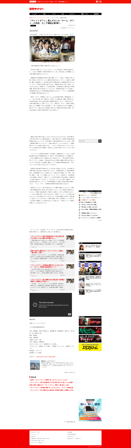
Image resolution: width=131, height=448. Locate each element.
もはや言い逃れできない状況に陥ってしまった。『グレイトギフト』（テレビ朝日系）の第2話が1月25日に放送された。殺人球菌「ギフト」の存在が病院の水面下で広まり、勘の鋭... (47, 271)
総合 (96, 192)
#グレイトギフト (34, 30)
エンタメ (34, 14)
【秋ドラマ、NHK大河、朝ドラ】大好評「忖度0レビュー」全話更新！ (93, 246)
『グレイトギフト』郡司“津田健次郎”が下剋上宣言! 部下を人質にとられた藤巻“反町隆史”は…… (47, 237)
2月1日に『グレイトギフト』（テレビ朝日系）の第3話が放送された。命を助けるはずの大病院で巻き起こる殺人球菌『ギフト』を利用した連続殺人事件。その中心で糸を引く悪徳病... (47, 256)
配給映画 (96, 14)
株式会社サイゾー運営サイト (75, 438)
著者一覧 (33, 436)
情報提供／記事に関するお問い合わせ (40, 438)
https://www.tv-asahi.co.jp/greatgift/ (46, 356)
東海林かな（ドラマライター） (68, 27)
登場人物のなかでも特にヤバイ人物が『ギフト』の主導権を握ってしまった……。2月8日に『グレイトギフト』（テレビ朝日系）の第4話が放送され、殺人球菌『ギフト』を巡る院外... (47, 242)
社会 (63, 14)
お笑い (44, 14)
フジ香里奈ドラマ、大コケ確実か (88, 200)
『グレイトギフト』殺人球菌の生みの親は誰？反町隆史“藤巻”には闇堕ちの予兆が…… (47, 280)
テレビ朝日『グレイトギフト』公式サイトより (52, 62)
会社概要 (70, 432)
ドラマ (84, 192)
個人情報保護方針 (72, 434)
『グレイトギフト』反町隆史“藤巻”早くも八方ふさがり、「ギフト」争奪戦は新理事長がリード (46, 266)
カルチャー (72, 14)
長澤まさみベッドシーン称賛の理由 (89, 195)
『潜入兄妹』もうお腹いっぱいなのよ (89, 207)
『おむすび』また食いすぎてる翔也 (89, 204)
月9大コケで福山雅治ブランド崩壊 (88, 202)
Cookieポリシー (71, 436)
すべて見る (98, 191)
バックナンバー (35, 434)
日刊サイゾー (34, 247)
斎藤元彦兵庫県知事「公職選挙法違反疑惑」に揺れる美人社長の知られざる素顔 (93, 278)
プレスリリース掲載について (38, 442)
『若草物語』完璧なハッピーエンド (89, 213)
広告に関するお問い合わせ (37, 440)
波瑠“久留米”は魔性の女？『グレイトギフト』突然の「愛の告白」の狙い (46, 251)
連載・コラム (84, 14)
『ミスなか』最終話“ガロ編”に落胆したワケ (91, 197)
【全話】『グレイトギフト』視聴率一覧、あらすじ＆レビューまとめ (48, 380)
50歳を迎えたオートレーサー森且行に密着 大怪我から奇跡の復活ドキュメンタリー (93, 256)
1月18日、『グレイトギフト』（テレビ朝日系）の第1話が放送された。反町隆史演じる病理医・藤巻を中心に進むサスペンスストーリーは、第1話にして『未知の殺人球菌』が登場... (47, 285)
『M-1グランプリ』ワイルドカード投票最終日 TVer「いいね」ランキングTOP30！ (93, 285)
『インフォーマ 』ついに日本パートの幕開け (91, 217)
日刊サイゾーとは (35, 432)
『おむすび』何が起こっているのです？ (89, 215)
